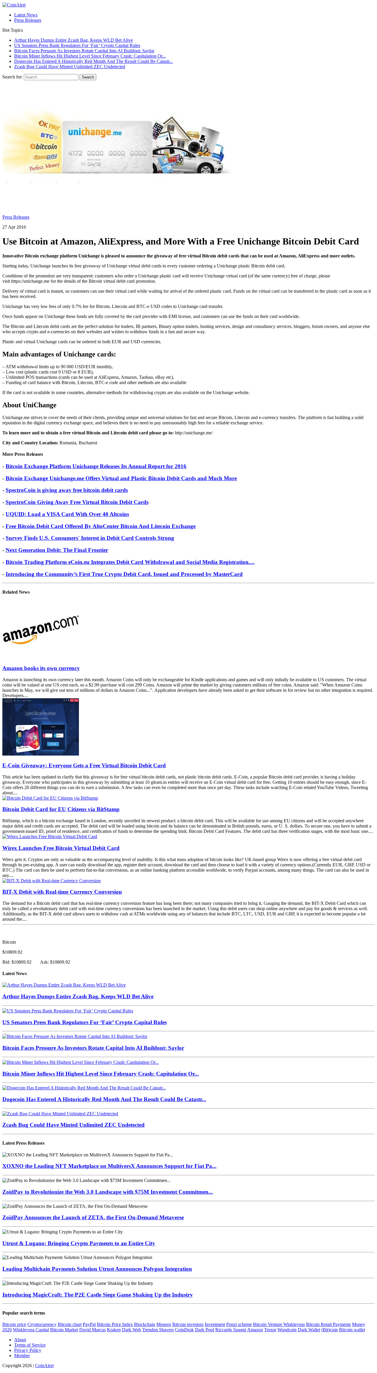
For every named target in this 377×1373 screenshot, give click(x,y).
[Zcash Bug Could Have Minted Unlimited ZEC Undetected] (60, 1113)
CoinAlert (44, 1365)
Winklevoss (294, 1324)
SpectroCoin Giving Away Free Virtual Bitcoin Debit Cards (77, 502)
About (20, 1339)
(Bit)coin (329, 1329)
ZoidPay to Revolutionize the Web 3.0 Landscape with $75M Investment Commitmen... (107, 1192)
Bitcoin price (14, 1324)
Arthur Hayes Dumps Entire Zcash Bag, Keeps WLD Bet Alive (77, 996)
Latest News (25, 14)
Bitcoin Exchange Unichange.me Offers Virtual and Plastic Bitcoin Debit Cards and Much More (121, 478)
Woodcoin (287, 1329)
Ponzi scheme (239, 1324)
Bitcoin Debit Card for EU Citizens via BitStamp (61, 809)
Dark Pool (204, 1329)
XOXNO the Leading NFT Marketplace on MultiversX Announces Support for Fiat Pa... (109, 1166)
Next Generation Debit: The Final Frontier (57, 550)
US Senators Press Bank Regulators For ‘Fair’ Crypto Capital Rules (84, 1022)
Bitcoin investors (188, 1324)
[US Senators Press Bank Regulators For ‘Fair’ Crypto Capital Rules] (67, 1010)
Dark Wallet (309, 1329)
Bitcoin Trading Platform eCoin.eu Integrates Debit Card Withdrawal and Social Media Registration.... (130, 562)
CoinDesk (184, 1329)
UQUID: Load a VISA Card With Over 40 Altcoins (67, 514)
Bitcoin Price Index (115, 1324)
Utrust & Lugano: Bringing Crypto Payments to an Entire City (78, 1243)
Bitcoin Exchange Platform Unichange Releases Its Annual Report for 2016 (96, 466)
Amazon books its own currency (41, 668)
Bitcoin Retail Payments (328, 1324)
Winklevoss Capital (31, 1329)
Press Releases (27, 20)
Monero (163, 1324)
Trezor (270, 1329)
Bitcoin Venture (268, 1324)
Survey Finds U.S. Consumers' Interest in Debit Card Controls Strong (90, 538)
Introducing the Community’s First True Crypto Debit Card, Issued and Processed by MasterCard (124, 574)
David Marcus (92, 1329)
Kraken (114, 1329)
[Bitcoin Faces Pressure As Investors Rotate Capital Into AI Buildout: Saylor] (74, 1036)
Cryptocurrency (42, 1324)
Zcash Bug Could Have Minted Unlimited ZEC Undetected (73, 1125)
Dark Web (131, 1329)
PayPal (89, 1324)
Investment (215, 1324)
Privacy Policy (27, 1350)
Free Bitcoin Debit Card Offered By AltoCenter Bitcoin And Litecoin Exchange (101, 526)
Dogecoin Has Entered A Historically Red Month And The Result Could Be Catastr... (104, 1099)
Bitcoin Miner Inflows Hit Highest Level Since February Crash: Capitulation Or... (100, 1074)
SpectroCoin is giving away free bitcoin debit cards (67, 490)
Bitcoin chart (70, 1324)
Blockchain (144, 1324)
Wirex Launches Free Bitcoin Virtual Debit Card (61, 848)
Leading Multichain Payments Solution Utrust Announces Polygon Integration (97, 1269)
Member (22, 1355)
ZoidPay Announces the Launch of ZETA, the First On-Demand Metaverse (93, 1217)
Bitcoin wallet (352, 1329)
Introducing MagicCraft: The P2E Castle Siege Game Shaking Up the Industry (97, 1295)
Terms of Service (30, 1344)
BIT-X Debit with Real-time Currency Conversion (62, 892)
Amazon (255, 1329)
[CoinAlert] (188, 5)
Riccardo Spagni (230, 1329)
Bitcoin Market (64, 1329)
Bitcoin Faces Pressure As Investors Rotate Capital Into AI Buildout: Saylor (93, 1048)
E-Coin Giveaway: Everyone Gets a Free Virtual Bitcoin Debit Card (84, 765)
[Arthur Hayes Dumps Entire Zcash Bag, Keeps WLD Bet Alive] (64, 984)
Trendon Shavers (158, 1329)
